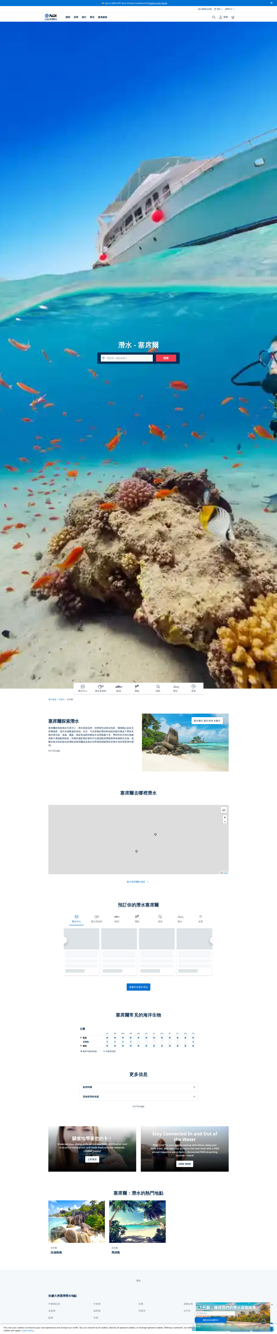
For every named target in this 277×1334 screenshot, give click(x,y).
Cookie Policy (27, 1330)
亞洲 (140, 1303)
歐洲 (50, 1317)
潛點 (137, 921)
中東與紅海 (54, 1303)
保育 (76, 17)
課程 (68, 17)
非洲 (95, 1317)
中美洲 (96, 1303)
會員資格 (102, 17)
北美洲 (51, 1310)
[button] (155, 834)
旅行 (84, 17)
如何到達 (87, 1087)
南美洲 (96, 1310)
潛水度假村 (96, 921)
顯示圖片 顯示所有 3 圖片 (207, 720)
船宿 (117, 921)
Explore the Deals (157, 3)
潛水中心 (76, 921)
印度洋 (62, 699)
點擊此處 (246, 1324)
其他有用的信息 (91, 1096)
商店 (92, 17)
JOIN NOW (185, 1163)
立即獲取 (92, 1159)
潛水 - (180, 921)
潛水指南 (52, 699)
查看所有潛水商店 (138, 987)
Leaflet (225, 873)
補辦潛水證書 (206, 9)
